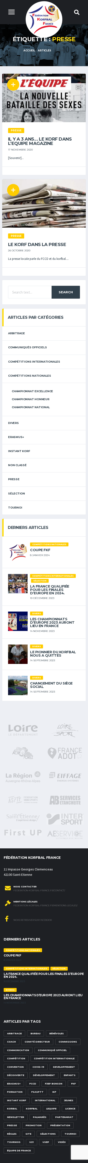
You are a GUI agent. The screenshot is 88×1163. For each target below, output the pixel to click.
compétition (16, 1058)
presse (12, 1125)
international (45, 1100)
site (28, 1133)
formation (14, 1092)
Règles (12, 1133)
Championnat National (31, 407)
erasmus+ (16, 437)
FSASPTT (37, 1092)
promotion (34, 1125)
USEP (46, 1142)
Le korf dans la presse (37, 244)
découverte (15, 1075)
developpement (64, 1067)
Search (66, 292)
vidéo (62, 1142)
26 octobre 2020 (19, 250)
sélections (48, 1133)
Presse (14, 479)
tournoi (15, 507)
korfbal (31, 1108)
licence (70, 1108)
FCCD (32, 1083)
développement (44, 1075)
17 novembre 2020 (20, 149)
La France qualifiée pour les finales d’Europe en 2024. (49, 589)
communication (18, 1050)
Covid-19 (38, 1067)
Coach (11, 1041)
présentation (60, 1125)
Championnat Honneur (30, 399)
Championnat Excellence (32, 391)
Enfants (70, 1075)
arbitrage (16, 333)
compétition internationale (54, 1058)
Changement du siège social (51, 685)
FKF (73, 1083)
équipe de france (19, 1150)
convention (15, 1067)
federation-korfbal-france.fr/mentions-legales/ (45, 905)
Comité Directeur (37, 1041)
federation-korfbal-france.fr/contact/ (39, 890)
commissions (68, 1041)
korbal (12, 1108)
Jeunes (68, 1100)
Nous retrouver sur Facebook (32, 920)
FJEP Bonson (53, 1083)
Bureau (36, 1033)
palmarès (39, 1117)
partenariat (64, 1117)
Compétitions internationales (34, 361)
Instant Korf (19, 451)
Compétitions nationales (29, 375)
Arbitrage (14, 1033)
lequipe (51, 1108)
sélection (16, 493)
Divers (13, 423)
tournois (14, 1142)
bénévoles (56, 1033)
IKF (54, 1092)
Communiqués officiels (27, 347)
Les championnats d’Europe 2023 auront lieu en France (52, 622)
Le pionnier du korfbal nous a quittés (53, 654)
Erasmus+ (14, 1083)
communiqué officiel (52, 1050)
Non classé (17, 465)
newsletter (15, 1117)
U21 (31, 1142)
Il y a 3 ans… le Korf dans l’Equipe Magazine (40, 141)
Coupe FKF (40, 550)
